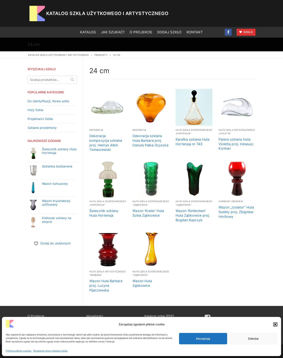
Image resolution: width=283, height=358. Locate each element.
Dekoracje (96, 130)
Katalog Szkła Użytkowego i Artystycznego (107, 13)
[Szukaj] (72, 80)
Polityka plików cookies (18, 350)
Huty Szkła (35, 110)
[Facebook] (228, 32)
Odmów (253, 338)
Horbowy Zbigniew (231, 201)
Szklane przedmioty (42, 128)
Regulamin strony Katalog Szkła (50, 350)
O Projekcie (36, 316)
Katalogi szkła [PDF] (159, 316)
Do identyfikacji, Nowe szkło (48, 101)
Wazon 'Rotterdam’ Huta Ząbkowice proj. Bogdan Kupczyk (193, 215)
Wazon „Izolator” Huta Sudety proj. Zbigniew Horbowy (236, 212)
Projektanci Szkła (40, 119)
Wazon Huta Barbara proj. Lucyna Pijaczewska (105, 285)
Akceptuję (203, 338)
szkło (248, 32)
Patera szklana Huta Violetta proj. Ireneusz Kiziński (236, 144)
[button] (275, 324)
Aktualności (94, 316)
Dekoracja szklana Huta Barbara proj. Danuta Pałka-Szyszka (150, 140)
